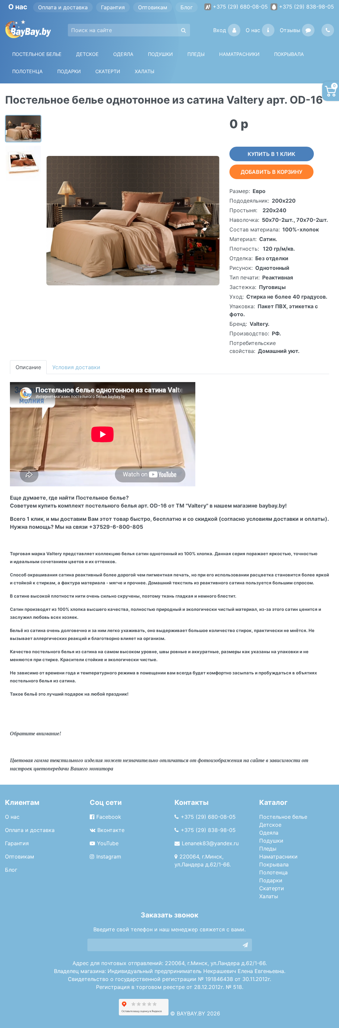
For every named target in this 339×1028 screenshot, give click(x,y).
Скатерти (271, 888)
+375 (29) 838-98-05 (306, 6)
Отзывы (290, 30)
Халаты (144, 71)
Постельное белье (37, 54)
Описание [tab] (28, 367)
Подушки (160, 54)
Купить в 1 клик (271, 154)
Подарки (270, 880)
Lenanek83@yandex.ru (210, 843)
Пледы (267, 848)
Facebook (108, 816)
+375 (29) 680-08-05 (240, 6)
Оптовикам (152, 7)
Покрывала (274, 864)
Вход (219, 30)
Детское (87, 54)
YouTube (108, 843)
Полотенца (27, 71)
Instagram (108, 856)
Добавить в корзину (271, 172)
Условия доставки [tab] (76, 367)
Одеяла (123, 54)
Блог (186, 7)
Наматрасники (278, 856)
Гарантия (113, 7)
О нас (253, 30)
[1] (245, 945)
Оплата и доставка (63, 7)
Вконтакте (110, 830)
